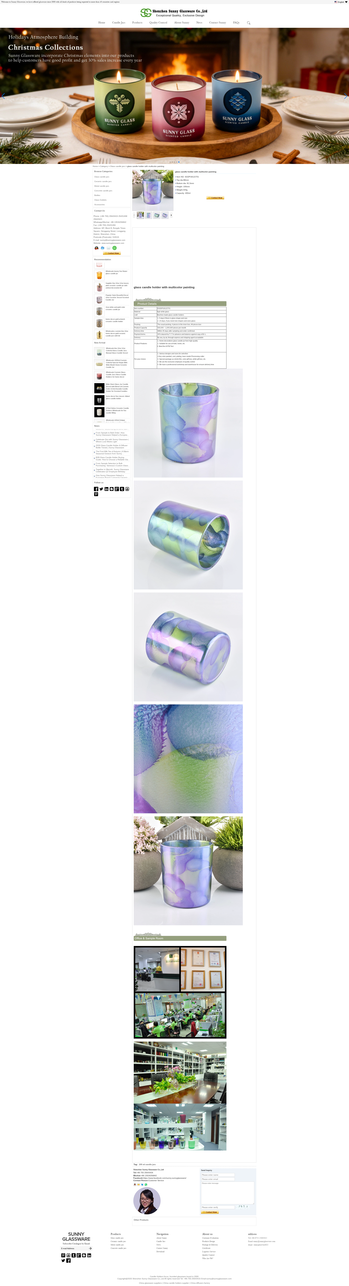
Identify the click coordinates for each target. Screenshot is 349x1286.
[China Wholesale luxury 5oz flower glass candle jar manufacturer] (99, 263)
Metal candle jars (101, 186)
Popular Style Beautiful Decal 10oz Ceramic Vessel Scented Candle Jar (117, 286)
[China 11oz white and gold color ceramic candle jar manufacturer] (99, 299)
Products (137, 22)
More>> (115, 426)
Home (101, 22)
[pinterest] (96, 494)
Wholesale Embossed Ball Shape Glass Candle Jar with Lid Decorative (117, 333)
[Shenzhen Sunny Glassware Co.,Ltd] (174, 19)
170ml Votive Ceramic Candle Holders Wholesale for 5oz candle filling (117, 410)
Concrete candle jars (103, 191)
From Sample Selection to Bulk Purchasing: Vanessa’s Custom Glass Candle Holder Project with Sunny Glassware (112, 439)
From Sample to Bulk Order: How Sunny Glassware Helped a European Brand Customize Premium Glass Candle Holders (112, 469)
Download (160, 1251)
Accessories (99, 204)
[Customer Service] (96, 248)
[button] (170, 162)
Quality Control (158, 22)
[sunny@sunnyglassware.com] (138, 1184)
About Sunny (181, 22)
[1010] (101, 489)
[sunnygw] (142, 1184)
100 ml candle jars (147, 1164)
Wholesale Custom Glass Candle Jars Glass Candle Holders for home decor (116, 374)
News (199, 22)
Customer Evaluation (210, 1238)
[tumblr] (122, 489)
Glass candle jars (117, 166)
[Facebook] (96, 489)
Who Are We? (207, 1258)
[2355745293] (134, 1184)
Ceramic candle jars (103, 181)
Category (104, 166)
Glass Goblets (100, 200)
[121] (106, 489)
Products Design (208, 1241)
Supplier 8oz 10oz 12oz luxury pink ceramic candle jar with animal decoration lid (117, 274)
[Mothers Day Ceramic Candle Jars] (174, 163)
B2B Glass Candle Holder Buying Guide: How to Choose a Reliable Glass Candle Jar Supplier (113, 433)
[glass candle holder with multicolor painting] (152, 190)
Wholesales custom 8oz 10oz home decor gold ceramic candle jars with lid (117, 322)
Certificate (206, 1248)
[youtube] (127, 489)
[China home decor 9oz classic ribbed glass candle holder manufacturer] (99, 400)
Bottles (97, 195)
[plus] (117, 489)
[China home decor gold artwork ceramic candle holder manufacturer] (99, 311)
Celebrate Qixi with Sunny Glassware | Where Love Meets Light (112, 476)
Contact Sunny (217, 22)
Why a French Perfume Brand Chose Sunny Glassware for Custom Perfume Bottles (112, 457)
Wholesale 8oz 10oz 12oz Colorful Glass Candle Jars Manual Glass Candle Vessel (117, 350)
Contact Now (112, 253)
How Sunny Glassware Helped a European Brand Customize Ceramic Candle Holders (111, 451)
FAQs (236, 22)
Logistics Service (209, 1251)
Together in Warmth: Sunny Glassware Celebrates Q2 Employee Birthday (112, 445)
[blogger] (111, 489)
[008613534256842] (145, 1184)
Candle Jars (118, 22)
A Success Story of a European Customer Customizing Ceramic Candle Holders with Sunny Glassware (113, 463)
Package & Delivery (210, 1245)
